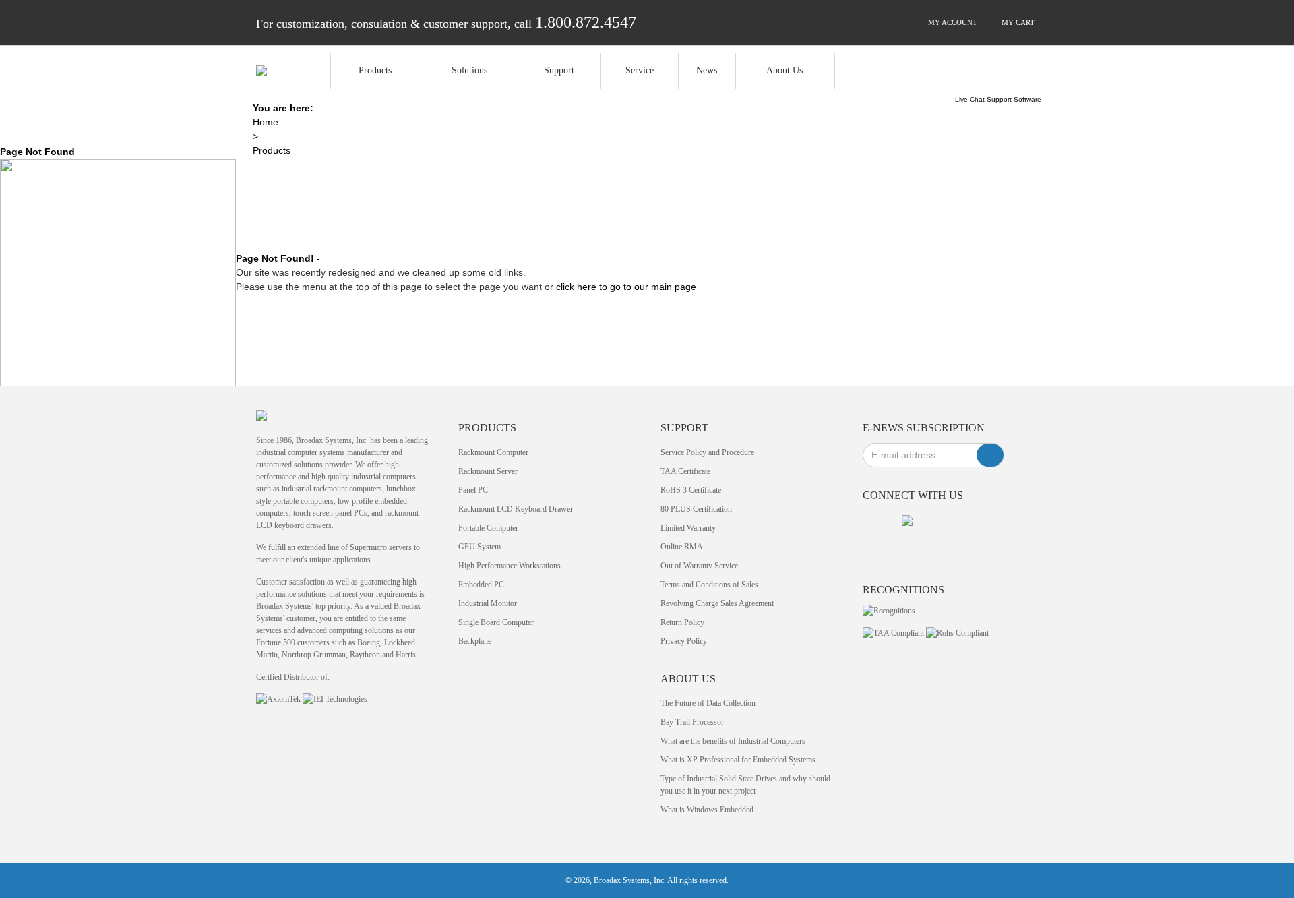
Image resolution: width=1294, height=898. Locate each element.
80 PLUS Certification (696, 509)
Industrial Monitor (487, 603)
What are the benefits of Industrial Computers (732, 741)
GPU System (479, 546)
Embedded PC (481, 584)
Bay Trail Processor (692, 722)
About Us (784, 70)
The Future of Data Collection (708, 703)
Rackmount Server (488, 471)
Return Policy (682, 622)
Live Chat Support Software (998, 99)
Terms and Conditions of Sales (709, 584)
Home (265, 122)
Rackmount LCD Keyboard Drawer (515, 509)
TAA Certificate (685, 471)
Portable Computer (488, 528)
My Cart (1017, 22)
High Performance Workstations (509, 565)
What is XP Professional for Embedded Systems (737, 760)
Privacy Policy (683, 641)
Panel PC (473, 490)
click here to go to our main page (626, 286)
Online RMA (681, 546)
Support (559, 70)
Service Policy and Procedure (707, 452)
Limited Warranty (688, 528)
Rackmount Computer (493, 452)
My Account (951, 22)
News (706, 70)
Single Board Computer (496, 622)
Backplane (474, 641)
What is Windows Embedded (706, 809)
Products (375, 70)
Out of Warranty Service (699, 565)
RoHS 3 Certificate (690, 490)
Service (639, 70)
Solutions (469, 70)
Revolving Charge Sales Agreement (717, 603)
